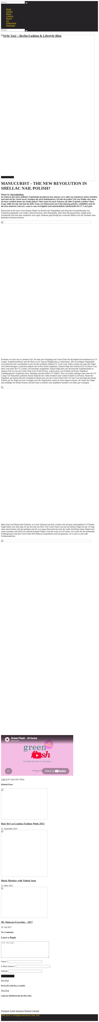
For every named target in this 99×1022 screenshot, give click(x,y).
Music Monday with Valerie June (18, 880)
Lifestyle (9, 16)
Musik (8, 14)
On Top (4, 1020)
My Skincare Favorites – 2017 (17, 922)
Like (3, 779)
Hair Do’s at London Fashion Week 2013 (22, 823)
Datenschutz (11, 23)
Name (4, 961)
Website (4, 971)
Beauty (9, 18)
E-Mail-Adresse (8, 966)
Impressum (10, 25)
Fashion (9, 11)
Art (7, 21)
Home (8, 9)
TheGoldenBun (17, 194)
